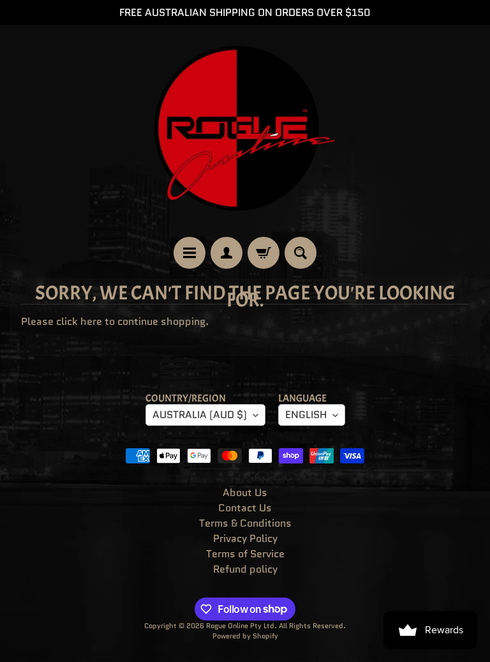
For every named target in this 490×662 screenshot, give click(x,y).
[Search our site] (300, 253)
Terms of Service (245, 553)
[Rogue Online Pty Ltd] (245, 131)
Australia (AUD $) (199, 414)
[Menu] (189, 253)
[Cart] (263, 253)
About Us (245, 492)
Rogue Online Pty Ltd (240, 626)
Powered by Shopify (245, 636)
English (306, 414)
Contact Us (245, 507)
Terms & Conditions (245, 523)
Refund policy (245, 569)
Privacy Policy (245, 538)
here (91, 321)
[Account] (226, 253)
